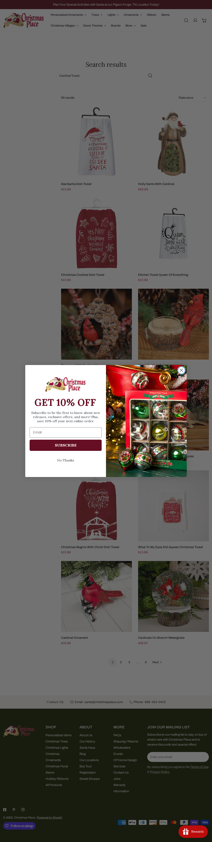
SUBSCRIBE (66, 445)
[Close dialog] (181, 370)
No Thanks (65, 460)
